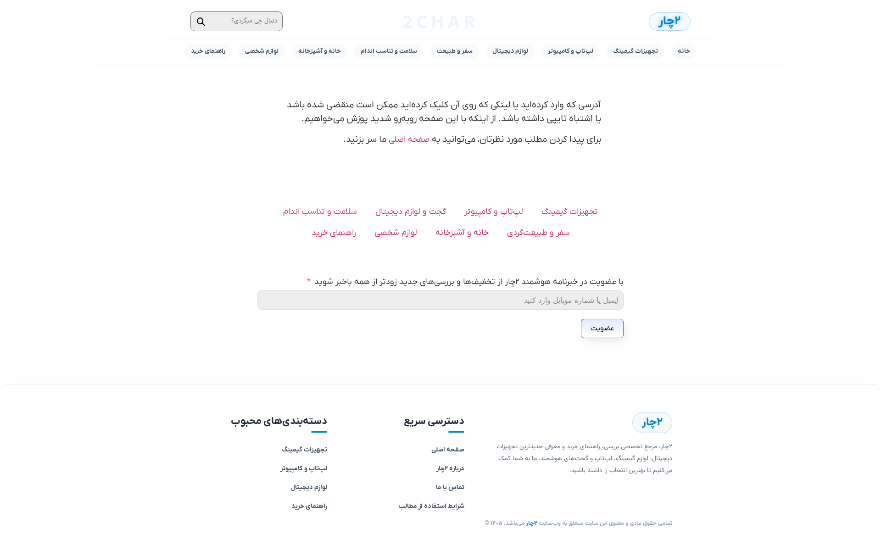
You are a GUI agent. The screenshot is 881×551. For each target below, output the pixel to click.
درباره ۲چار (450, 468)
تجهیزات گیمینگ (635, 51)
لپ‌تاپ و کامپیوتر (570, 51)
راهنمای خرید (208, 51)
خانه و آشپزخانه (319, 51)
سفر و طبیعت (455, 51)
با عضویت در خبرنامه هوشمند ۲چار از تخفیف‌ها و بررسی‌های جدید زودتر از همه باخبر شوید (469, 282)
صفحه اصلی (409, 139)
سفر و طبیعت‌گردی (538, 233)
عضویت (602, 328)
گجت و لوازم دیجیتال (410, 211)
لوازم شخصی (262, 51)
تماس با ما (450, 487)
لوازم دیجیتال (510, 51)
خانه (684, 51)
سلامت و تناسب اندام (389, 51)
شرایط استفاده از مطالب (431, 506)
